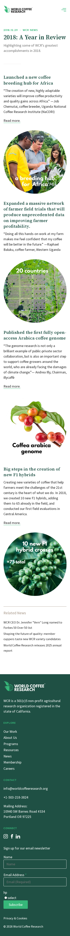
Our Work (10, 731)
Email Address (15, 875)
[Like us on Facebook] (12, 836)
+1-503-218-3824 (16, 797)
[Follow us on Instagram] (6, 836)
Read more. (12, 120)
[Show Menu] (63, 10)
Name (8, 857)
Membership (12, 762)
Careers (9, 768)
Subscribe (16, 904)
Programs (11, 744)
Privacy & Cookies (15, 918)
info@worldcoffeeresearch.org (26, 788)
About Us (10, 737)
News (8, 756)
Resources (11, 750)
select (12, 897)
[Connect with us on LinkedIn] (18, 836)
